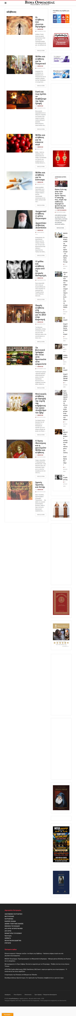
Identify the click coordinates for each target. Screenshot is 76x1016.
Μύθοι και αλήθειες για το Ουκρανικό (40, 60)
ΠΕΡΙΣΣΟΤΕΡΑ (40, 50)
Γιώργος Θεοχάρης (61, 210)
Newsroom (40, 29)
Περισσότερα (60, 228)
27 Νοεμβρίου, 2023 (41, 31)
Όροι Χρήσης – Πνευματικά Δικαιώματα (46, 994)
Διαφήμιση (8, 994)
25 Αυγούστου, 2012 (40, 491)
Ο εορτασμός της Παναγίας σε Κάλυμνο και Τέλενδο (21, 974)
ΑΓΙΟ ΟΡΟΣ (8, 931)
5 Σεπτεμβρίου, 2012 (41, 368)
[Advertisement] (61, 114)
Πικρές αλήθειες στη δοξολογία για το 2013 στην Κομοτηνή (40, 312)
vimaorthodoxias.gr (14, 998)
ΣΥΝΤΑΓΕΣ (8, 943)
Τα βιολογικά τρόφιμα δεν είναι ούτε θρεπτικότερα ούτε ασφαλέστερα (42, 355)
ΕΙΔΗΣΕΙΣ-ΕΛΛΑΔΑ (10, 921)
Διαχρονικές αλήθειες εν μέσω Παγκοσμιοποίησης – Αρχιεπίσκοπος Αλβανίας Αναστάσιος (44, 219)
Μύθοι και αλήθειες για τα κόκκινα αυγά (40, 140)
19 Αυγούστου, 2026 (60, 212)
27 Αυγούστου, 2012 (40, 457)
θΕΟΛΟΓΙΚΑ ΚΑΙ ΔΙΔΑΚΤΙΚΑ (13, 940)
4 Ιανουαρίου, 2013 (40, 324)
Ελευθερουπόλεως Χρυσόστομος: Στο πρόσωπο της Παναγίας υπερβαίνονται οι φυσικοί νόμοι (34, 978)
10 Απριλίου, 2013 (40, 184)
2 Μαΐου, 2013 (39, 149)
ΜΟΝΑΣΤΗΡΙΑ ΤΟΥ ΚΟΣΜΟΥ (13, 933)
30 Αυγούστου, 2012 (40, 417)
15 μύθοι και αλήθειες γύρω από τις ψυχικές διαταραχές (41, 268)
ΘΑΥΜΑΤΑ (8, 938)
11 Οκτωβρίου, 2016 (40, 108)
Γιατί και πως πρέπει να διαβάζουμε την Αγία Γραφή (40, 97)
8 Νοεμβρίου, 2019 (40, 68)
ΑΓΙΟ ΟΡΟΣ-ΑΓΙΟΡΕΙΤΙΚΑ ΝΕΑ (14, 928)
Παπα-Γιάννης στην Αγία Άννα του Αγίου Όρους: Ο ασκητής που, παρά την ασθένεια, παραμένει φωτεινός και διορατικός (61, 198)
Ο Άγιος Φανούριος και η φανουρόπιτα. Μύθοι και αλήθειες (42, 446)
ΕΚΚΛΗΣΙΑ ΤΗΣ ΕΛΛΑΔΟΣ (12, 926)
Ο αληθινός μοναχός (66, 477)
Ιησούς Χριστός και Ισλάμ (40, 484)
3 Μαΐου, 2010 (65, 349)
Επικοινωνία (28, 994)
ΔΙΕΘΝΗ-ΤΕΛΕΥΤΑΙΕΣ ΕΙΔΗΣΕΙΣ (14, 923)
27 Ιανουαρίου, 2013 (41, 280)
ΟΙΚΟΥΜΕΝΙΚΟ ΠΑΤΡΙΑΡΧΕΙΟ (13, 914)
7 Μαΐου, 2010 (65, 362)
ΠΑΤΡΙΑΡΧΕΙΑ (9, 919)
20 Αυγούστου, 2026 (66, 384)
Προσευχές (8, 936)
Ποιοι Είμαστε (18, 994)
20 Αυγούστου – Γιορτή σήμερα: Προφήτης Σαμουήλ (67, 374)
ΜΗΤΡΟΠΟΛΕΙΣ (9, 916)
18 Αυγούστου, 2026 (66, 424)
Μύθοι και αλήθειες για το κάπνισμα (40, 176)
